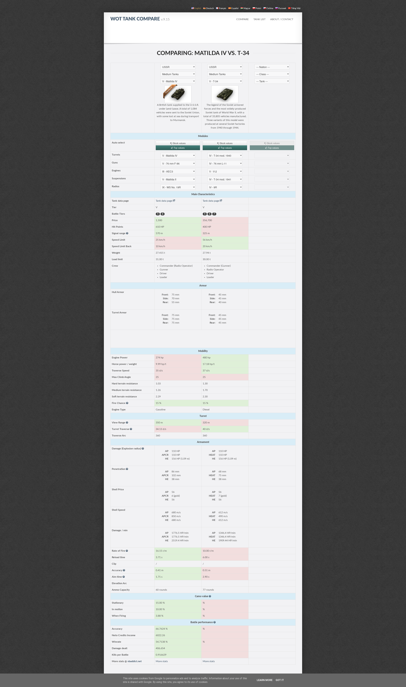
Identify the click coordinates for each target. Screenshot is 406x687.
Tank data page (164, 201)
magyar (247, 8)
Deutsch (210, 8)
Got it (280, 680)
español (234, 8)
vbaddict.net (135, 661)
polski (258, 8)
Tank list (259, 19)
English (197, 8)
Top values (179, 147)
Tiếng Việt (296, 8)
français (222, 8)
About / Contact (281, 19)
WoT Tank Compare (140, 19)
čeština (269, 8)
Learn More (264, 680)
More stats (162, 661)
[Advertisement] (203, 34)
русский (282, 8)
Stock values (179, 143)
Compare (242, 19)
